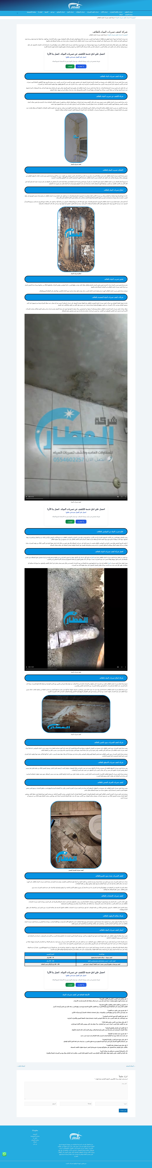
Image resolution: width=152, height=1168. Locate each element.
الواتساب (70, 66)
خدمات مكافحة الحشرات (116, 12)
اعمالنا (121, 14)
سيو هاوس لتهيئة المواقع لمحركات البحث (76, 1163)
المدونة (46, 12)
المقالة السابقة (130, 1066)
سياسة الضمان (129, 14)
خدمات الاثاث (104, 12)
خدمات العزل (70, 12)
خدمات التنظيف (129, 12)
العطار (92, 557)
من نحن (52, 12)
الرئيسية (35, 1134)
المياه (109, 563)
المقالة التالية (21, 1066)
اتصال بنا (80, 66)
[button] (17, 13)
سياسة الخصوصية (31, 12)
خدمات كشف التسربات (93, 12)
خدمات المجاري (61, 12)
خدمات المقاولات (80, 12)
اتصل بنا (40, 12)
